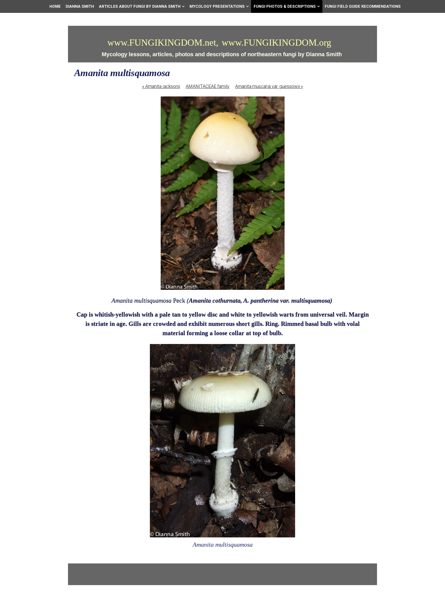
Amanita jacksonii (161, 86)
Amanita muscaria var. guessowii (269, 86)
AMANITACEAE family (207, 86)
